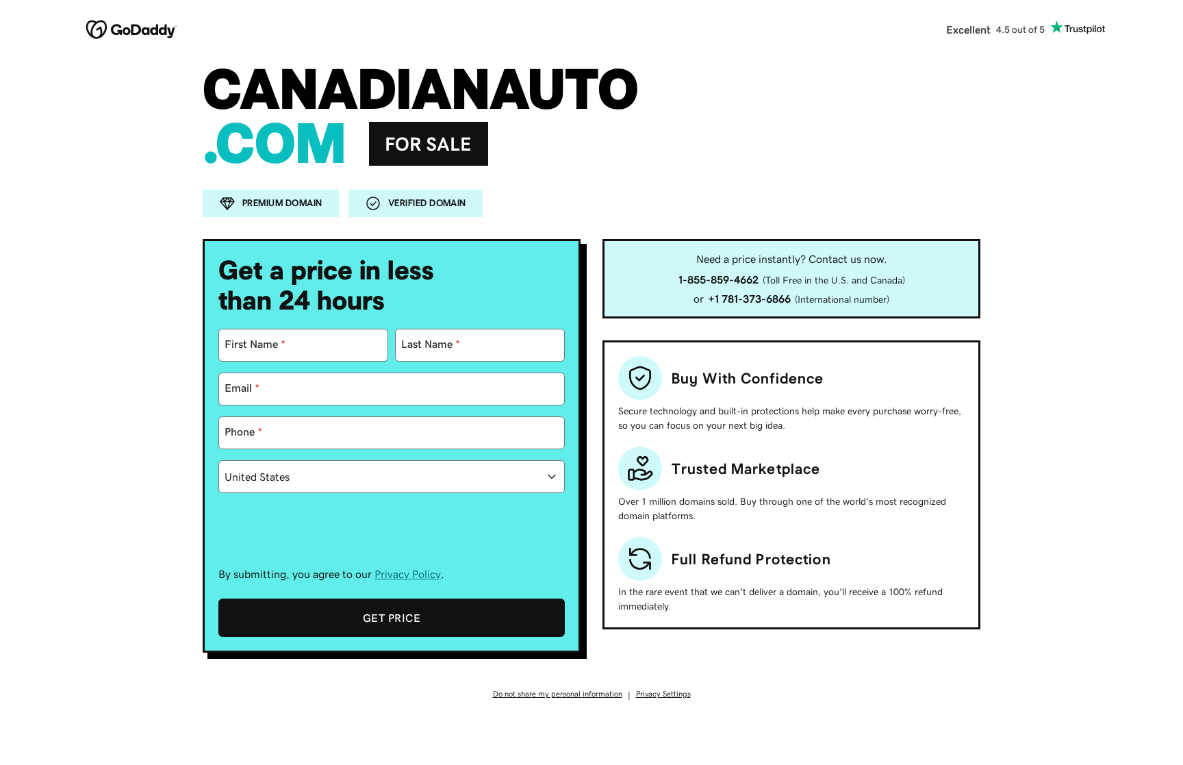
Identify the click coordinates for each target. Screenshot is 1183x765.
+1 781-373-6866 (749, 298)
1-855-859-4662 (718, 279)
